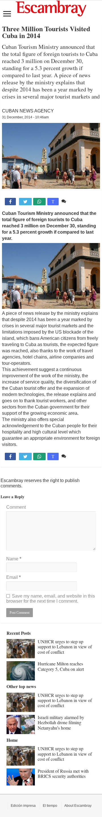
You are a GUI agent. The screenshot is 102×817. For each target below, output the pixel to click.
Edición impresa (23, 806)
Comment (16, 507)
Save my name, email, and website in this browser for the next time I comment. (50, 599)
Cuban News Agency (28, 110)
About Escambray (78, 806)
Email (13, 577)
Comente (76, 201)
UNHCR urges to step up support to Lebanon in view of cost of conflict (65, 646)
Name (13, 558)
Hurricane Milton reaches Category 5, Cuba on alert (61, 666)
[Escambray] (51, 8)
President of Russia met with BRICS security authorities (63, 773)
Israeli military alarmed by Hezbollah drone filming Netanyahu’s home (61, 722)
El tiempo (50, 806)
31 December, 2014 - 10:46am (25, 117)
